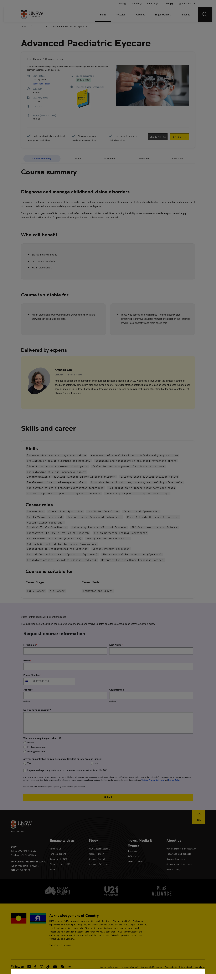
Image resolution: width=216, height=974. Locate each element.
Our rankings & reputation (181, 848)
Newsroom (132, 851)
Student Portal (96, 859)
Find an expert (58, 853)
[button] (198, 817)
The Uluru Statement (60, 945)
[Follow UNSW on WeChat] (62, 966)
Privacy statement (129, 967)
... (39, 26)
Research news (135, 861)
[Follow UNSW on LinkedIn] (29, 966)
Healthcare (34, 59)
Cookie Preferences (109, 967)
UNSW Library (173, 869)
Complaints (200, 967)
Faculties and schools (178, 853)
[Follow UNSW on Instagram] (41, 966)
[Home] (32, 14)
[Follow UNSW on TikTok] (48, 966)
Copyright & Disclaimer (151, 967)
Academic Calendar (98, 864)
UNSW (23, 26)
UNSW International (99, 848)
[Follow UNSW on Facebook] (35, 966)
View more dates (41, 83)
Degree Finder (96, 853)
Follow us (18, 967)
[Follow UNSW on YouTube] (55, 966)
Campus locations (175, 859)
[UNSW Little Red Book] (69, 967)
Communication (54, 59)
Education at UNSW (60, 864)
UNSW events (134, 856)
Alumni (53, 869)
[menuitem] (103, 14)
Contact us (55, 848)
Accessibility (171, 967)
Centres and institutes (179, 864)
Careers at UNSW (58, 859)
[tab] (42, 158)
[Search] (205, 14)
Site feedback (185, 967)
